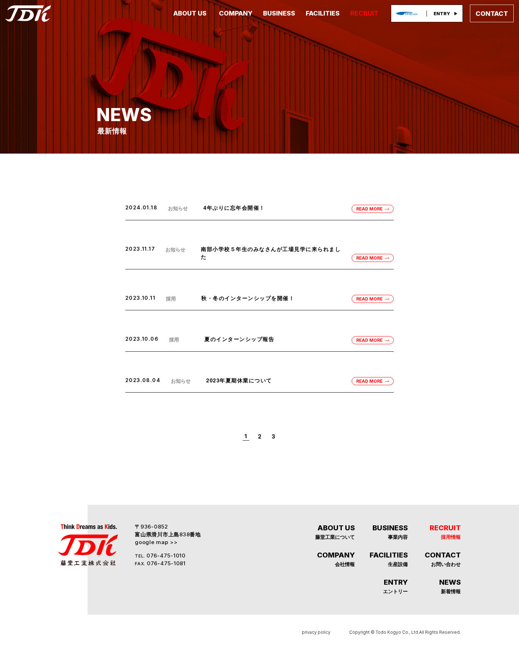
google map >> (156, 542)
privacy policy (316, 632)
